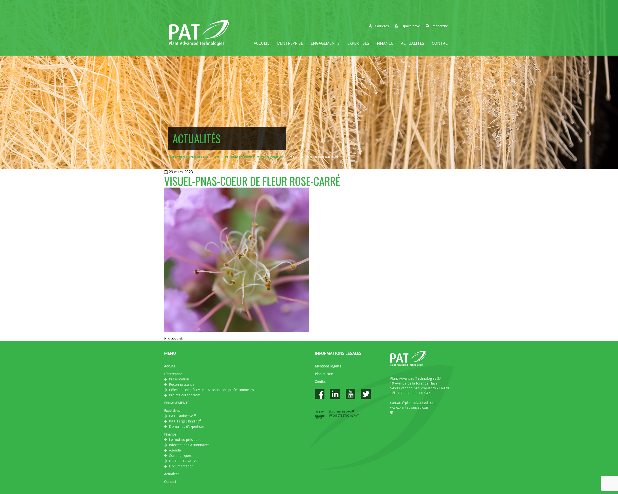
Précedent (173, 338)
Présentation (179, 379)
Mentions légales (328, 366)
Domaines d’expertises (186, 426)
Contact (441, 43)
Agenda (175, 450)
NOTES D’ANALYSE (184, 460)
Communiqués (180, 455)
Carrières (382, 26)
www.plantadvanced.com (409, 407)
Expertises (358, 43)
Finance (385, 43)
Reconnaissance (181, 384)
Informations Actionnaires (189, 445)
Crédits (320, 381)
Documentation (181, 466)
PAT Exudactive (182, 415)
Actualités (412, 43)
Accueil (261, 43)
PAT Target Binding (185, 421)
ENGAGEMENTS (325, 43)
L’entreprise (290, 43)
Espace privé (410, 26)
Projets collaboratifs (185, 395)
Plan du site (324, 373)
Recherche (440, 26)
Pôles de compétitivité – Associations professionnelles (211, 389)
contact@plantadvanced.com (412, 402)
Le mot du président (185, 439)
